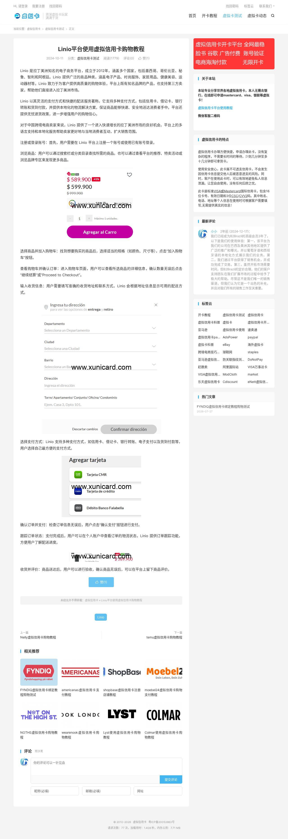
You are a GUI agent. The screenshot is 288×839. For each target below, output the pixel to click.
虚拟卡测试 (232, 16)
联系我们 (265, 6)
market (253, 374)
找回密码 (232, 6)
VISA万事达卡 (257, 367)
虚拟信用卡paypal (209, 337)
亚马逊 (202, 330)
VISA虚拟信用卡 (209, 374)
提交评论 (171, 779)
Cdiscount (230, 382)
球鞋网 (227, 352)
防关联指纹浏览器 (234, 359)
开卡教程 (209, 16)
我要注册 (38, 6)
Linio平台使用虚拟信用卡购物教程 (101, 49)
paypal (253, 337)
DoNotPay (255, 359)
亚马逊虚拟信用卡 (209, 359)
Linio (100, 617)
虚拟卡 (227, 322)
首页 (192, 16)
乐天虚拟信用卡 (209, 382)
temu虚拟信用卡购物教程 (164, 637)
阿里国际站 (230, 367)
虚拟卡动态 (257, 16)
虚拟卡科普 (206, 344)
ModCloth (230, 374)
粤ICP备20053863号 (161, 822)
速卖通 (252, 330)
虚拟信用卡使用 (234, 330)
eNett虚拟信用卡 (259, 382)
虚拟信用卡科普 (209, 322)
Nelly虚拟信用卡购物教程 (38, 637)
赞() (144, 58)
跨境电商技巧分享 (209, 352)
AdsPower (230, 337)
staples (253, 352)
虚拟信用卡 (27, 16)
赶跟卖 (202, 367)
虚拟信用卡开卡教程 (259, 322)
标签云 (249, 6)
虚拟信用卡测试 (54, 29)
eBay (226, 344)
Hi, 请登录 (21, 6)
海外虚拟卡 (255, 344)
